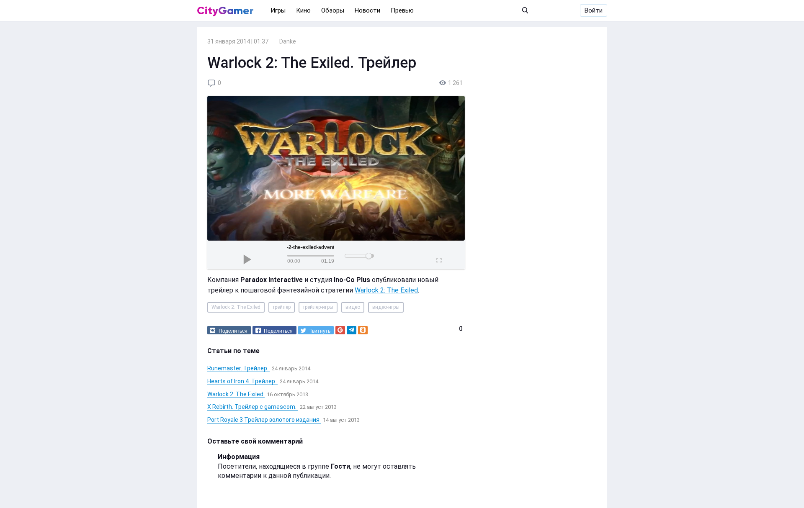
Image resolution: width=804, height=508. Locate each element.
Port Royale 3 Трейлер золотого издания (264, 419)
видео (352, 307)
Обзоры (332, 10)
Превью (402, 10)
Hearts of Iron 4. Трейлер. (242, 381)
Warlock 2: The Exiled (386, 290)
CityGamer (225, 10)
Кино (303, 10)
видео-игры (385, 307)
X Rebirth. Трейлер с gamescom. (252, 406)
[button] (229, 330)
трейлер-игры (318, 307)
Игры (278, 10)
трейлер (282, 307)
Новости (367, 10)
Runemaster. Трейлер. (238, 368)
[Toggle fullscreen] (438, 259)
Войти (594, 10)
